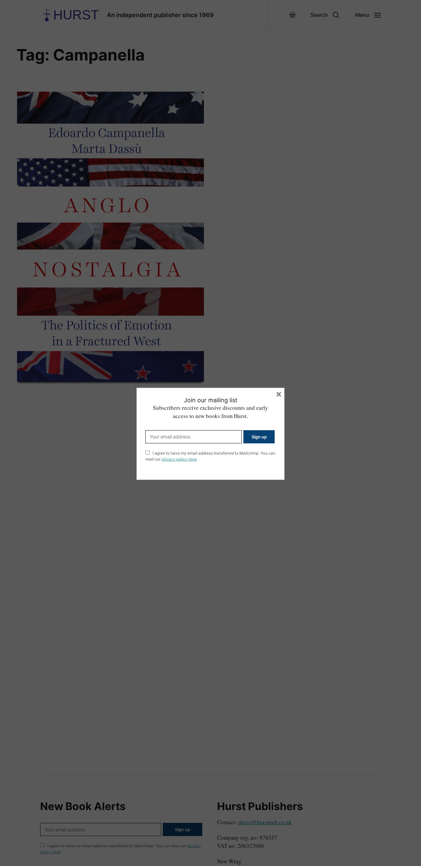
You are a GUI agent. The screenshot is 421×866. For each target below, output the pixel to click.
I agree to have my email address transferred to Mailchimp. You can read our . (210, 456)
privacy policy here (179, 459)
